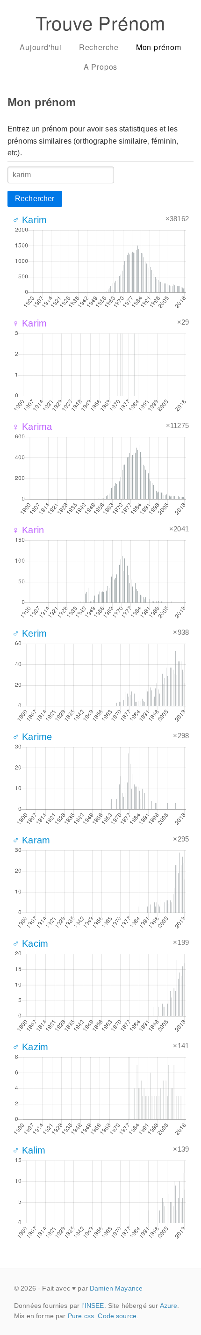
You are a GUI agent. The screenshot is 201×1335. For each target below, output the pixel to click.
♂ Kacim (30, 943)
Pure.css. (82, 1316)
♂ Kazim (30, 1047)
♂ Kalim (28, 1150)
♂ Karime (32, 737)
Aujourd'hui (41, 47)
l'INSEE (92, 1305)
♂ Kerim (29, 633)
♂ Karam (31, 840)
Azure (169, 1305)
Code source (117, 1316)
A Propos (100, 66)
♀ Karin (28, 530)
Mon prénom (158, 47)
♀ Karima (32, 426)
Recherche (99, 47)
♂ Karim (29, 220)
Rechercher (35, 199)
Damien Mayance (116, 1288)
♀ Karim (29, 323)
